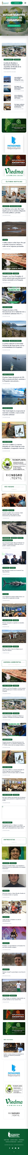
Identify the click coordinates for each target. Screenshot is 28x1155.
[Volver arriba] (14, 1152)
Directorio (6, 1139)
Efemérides (21, 1139)
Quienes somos (14, 1139)
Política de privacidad (11, 1141)
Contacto (16, 2)
